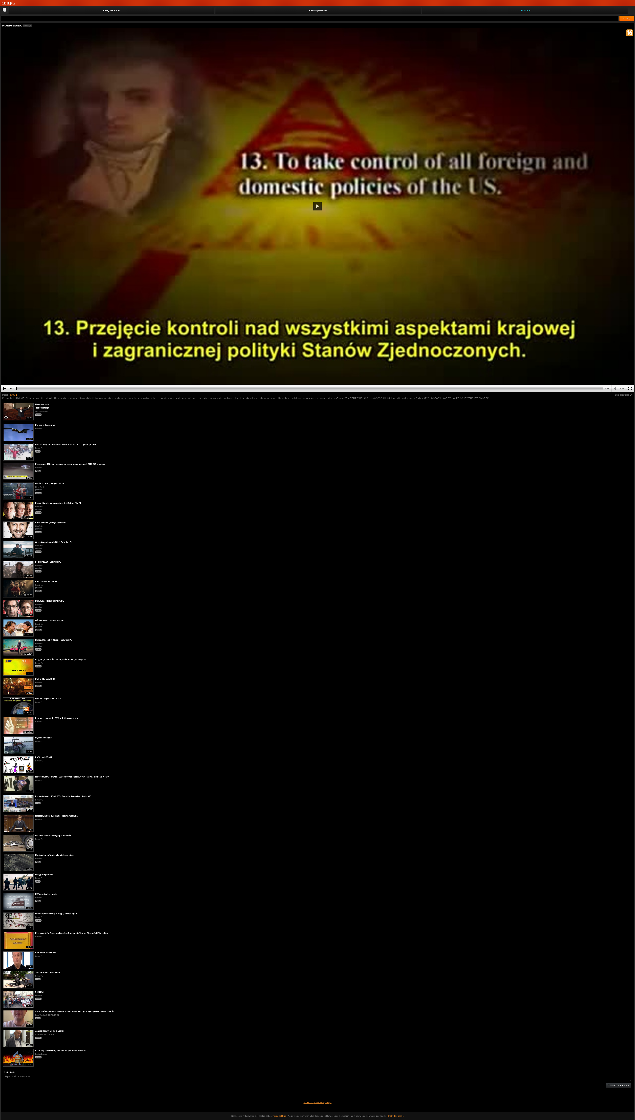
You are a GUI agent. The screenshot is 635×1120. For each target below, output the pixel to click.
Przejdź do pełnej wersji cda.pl (318, 1102)
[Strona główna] (8, 3)
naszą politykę (279, 1116)
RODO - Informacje (395, 1116)
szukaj (626, 18)
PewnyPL (13, 395)
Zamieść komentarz (618, 1085)
